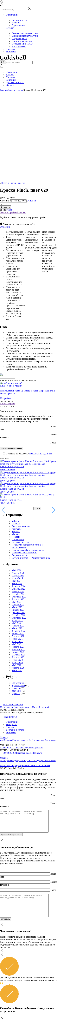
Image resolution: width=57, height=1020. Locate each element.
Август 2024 (18, 575)
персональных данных (40, 453)
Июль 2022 (17, 620)
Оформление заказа (21, 542)
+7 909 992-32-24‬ (8, 753)
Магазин (16, 534)
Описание (5, 227)
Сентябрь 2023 (19, 596)
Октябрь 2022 (18, 615)
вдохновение (18, 685)
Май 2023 (16, 602)
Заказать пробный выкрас (13, 212)
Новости (16, 22)
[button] (54, 510)
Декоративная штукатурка (25, 33)
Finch (9, 209)
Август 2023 (18, 599)
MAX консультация (13, 704)
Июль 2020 (17, 660)
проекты (16, 693)
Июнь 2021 (17, 641)
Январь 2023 (18, 610)
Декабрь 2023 (18, 589)
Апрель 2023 (18, 604)
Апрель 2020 (18, 668)
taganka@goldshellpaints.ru (30, 747)
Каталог (10, 28)
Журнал (10, 85)
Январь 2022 (18, 633)
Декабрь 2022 (18, 612)
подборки (16, 691)
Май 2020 (16, 665)
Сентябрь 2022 (19, 618)
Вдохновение (18, 25)
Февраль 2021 (18, 649)
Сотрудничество (20, 20)
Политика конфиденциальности (28, 550)
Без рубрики (18, 683)
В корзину (5, 207)
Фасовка (4, 200)
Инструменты (19, 46)
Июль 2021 (17, 639)
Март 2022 (17, 628)
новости (16, 688)
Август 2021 (18, 636)
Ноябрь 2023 (18, 591)
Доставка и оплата (15, 82)
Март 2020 (17, 670)
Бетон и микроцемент (22, 41)
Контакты (11, 51)
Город (53, 442)
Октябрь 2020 (18, 654)
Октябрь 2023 (18, 594)
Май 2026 (16, 570)
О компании (12, 14)
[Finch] (7, 378)
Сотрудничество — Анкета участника (31, 558)
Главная (4, 90)
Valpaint (15, 521)
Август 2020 (18, 657)
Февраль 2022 (18, 631)
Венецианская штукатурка (25, 36)
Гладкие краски (19, 38)
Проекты (10, 49)
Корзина (16, 531)
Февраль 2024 (18, 586)
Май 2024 (16, 581)
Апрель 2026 (18, 573)
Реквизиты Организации (24, 552)
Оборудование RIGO (22, 43)
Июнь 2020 (17, 662)
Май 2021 (16, 644)
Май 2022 (16, 623)
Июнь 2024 (17, 578)
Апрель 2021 (18, 646)
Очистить (31, 200)
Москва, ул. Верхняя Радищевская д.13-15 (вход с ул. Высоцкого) (28, 738)
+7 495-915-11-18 (8, 747)
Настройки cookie (41, 707)
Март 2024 (17, 583)
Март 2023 (17, 607)
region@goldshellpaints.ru (29, 753)
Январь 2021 (18, 652)
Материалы (11, 724)
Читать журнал (7, 403)
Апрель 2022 (18, 625)
